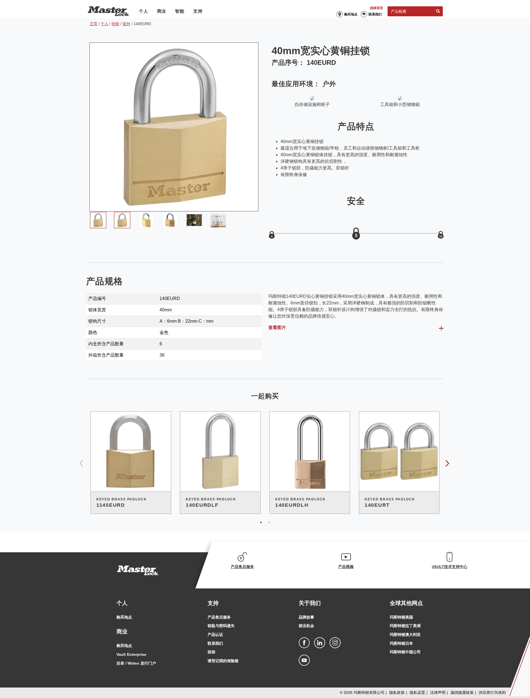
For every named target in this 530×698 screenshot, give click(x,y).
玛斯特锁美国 (401, 617)
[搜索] (438, 11)
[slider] (356, 233)
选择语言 (376, 8)
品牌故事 (306, 617)
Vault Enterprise (131, 654)
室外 (126, 24)
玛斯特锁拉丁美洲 (405, 625)
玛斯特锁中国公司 (405, 652)
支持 (198, 11)
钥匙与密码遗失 (221, 625)
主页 (93, 24)
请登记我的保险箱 (223, 661)
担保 (211, 652)
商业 (161, 11)
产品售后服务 (219, 617)
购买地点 (350, 14)
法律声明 (438, 692)
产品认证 (215, 634)
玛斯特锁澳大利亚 (405, 634)
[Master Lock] (108, 11)
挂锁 (115, 24)
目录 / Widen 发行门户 (136, 663)
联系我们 (375, 14)
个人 (143, 11)
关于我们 (310, 603)
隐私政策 (397, 692)
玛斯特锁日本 (401, 643)
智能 (179, 11)
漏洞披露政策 (462, 692)
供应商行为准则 (492, 692)
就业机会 (306, 625)
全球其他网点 (406, 603)
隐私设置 (417, 692)
